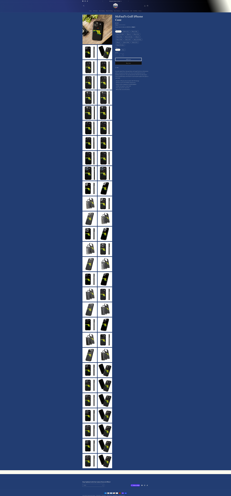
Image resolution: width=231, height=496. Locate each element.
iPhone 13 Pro (128, 39)
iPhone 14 (129, 34)
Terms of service (109, 495)
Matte (123, 49)
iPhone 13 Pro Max (137, 39)
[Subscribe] (102, 485)
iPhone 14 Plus (119, 36)
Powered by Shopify (92, 495)
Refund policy (98, 495)
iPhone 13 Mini (119, 39)
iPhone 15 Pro (126, 31)
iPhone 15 (118, 31)
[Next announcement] (128, 1)
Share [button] (118, 67)
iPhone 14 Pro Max (129, 36)
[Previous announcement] (102, 1)
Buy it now (128, 63)
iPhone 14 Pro (136, 34)
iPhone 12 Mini (126, 42)
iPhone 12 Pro (135, 42)
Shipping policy (115, 495)
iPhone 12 (118, 42)
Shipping (116, 24)
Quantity (116, 52)
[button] (83, 5)
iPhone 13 (137, 36)
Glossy (117, 49)
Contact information (122, 495)
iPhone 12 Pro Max (120, 45)
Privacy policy (104, 495)
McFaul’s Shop (87, 495)
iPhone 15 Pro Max (120, 34)
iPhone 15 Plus (134, 31)
